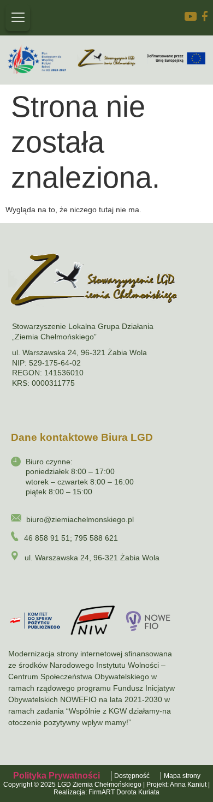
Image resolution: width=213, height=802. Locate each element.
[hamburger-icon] (17, 17)
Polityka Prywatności (56, 775)
